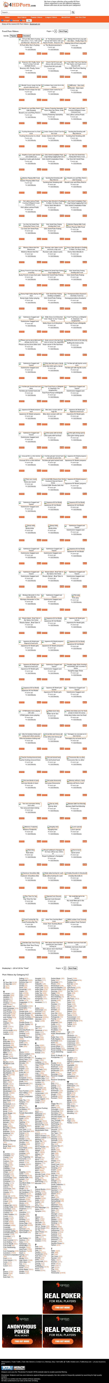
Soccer (53, 1172)
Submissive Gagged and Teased (30, 322)
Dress (21, 1028)
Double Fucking (25, 1017)
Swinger (54, 1241)
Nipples (38, 1198)
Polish (53, 1008)
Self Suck (54, 1128)
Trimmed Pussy (72, 1021)
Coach (5, 1202)
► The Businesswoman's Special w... (52, 46)
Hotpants (38, 984)
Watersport (71, 1086)
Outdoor (38, 1241)
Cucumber (7, 1236)
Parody (37, 1258)
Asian (5, 1027)
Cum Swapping (8, 1251)
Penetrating (39, 1267)
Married (38, 1117)
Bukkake (6, 1131)
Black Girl (6, 1089)
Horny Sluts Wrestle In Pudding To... (53, 206)
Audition (6, 1034)
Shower (54, 1142)
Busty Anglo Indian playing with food (29, 299)
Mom (37, 1171)
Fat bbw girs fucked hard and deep (29, 392)
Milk (36, 1156)
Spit (52, 1195)
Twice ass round (30, 482)
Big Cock (6, 1069)
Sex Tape (54, 1133)
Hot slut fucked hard (52, 760)
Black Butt (6, 1088)
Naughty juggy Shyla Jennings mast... (75, 672)
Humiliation (39, 995)
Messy (37, 1145)
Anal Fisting (7, 1012)
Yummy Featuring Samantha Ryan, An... (52, 116)
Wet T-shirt (71, 1097)
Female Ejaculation (26, 1113)
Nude (37, 1200)
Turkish (69, 1024)
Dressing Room (24, 1030)
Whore (69, 1102)
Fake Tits (22, 1100)
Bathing (6, 1049)
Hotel (37, 982)
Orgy (37, 1237)
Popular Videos (36, 17)
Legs (37, 1073)
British (5, 1126)
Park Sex (38, 1256)
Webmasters (5, 1362)
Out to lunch (75, 853)
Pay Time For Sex (29, 899)
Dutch (21, 1043)
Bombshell (7, 1104)
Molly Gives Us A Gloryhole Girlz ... (52, 324)
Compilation (7, 1211)
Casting (6, 1165)
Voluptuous (71, 1076)
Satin (53, 1106)
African (5, 1001)
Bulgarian (6, 1133)
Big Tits (6, 1075)
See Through (55, 1120)
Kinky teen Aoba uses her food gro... (75, 716)
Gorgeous (22, 1209)
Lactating (38, 1058)
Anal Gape (7, 1016)
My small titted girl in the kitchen (75, 902)
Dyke (21, 1046)
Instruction (39, 1015)
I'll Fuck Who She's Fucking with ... (29, 46)
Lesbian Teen (40, 1080)
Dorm (21, 1010)
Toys (68, 1013)
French (21, 1161)
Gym (20, 1227)
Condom (6, 1213)
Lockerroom (39, 1093)
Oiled (37, 1221)
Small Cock (55, 1164)
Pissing (53, 1000)
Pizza (53, 1002)
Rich (52, 1083)
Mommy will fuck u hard (75, 783)
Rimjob (53, 1087)
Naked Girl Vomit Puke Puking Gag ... (52, 276)
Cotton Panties (8, 1214)
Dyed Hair (22, 1044)
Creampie (6, 1225)
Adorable (6, 996)
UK (68, 1034)
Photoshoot (55, 986)
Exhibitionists (24, 1080)
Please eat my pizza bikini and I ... (30, 345)
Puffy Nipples (56, 1039)
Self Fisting (55, 1124)
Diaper (21, 991)
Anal (5, 1005)
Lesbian (38, 1075)
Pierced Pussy (56, 989)
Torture (69, 1011)
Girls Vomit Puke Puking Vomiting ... (52, 230)
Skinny (53, 1151)
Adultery (6, 997)
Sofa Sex (54, 1175)
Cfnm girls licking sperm (75, 436)
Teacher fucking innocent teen (30, 760)
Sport (53, 1197)
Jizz (36, 1036)
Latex (37, 1066)
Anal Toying (7, 1017)
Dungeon (22, 1041)
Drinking (22, 1034)
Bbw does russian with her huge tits (52, 415)
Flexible (22, 1142)
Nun (36, 1204)
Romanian (55, 1091)
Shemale (15, 21)
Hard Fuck (23, 1249)
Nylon (37, 1209)
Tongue (69, 1006)
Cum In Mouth (8, 1244)
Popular (13, 36)
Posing (53, 1019)
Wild (68, 1108)
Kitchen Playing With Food (29, 181)
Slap (52, 1155)
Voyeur (69, 1078)
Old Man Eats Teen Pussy (29, 945)
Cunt (5, 1258)
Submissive (55, 1230)
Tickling (70, 982)
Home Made (23, 1269)
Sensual (54, 1129)
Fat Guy (22, 1107)
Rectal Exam (55, 1065)
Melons (37, 1143)
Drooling (22, 1035)
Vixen (69, 1074)
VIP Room (70, 1071)
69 (4, 988)
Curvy (5, 1262)
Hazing (21, 1255)
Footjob (22, 1151)
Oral (36, 1233)
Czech (5, 1266)
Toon (69, 1008)
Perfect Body (55, 978)
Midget (37, 1150)
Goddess (22, 1205)
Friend (21, 1162)
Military (37, 1154)
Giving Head (23, 1196)
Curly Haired (7, 1260)
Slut (52, 1162)
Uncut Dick (71, 1039)
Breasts (6, 1122)
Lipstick (38, 1091)
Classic (6, 1187)
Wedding (70, 1091)
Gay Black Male (24, 1183)
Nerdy (37, 1196)
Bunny (5, 1135)
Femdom (22, 1117)
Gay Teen (22, 1185)
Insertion (38, 1014)
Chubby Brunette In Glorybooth (75, 877)
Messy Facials (40, 1147)
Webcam (70, 1089)
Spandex (54, 1186)
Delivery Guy (23, 982)
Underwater (71, 1041)
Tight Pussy (71, 988)
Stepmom (54, 1205)
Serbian (54, 1131)
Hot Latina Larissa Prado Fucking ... (75, 116)
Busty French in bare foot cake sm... (30, 276)
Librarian (38, 1084)
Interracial (38, 1017)
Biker (5, 1076)
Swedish (54, 1236)
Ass (4, 1028)
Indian (37, 1008)
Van (68, 1063)
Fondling (22, 1144)
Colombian (7, 1209)
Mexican (38, 1149)
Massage (38, 1121)
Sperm (53, 1194)
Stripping (54, 1221)
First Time (22, 1129)
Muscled (38, 1183)
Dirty (20, 997)
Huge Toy (38, 993)
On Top (37, 1230)
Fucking (22, 1164)
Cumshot (6, 1253)
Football (22, 1150)
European (22, 1078)
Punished (54, 1041)
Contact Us (40, 1362)
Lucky (37, 1102)
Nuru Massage (40, 1207)
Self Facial (55, 1122)
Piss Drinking (56, 997)
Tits (68, 997)
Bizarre (5, 1084)
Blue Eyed (7, 1100)
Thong (53, 1271)
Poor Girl (54, 1013)
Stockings (54, 1208)
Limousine (39, 1088)
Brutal (5, 1130)
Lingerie (38, 1090)
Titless (69, 995)
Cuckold (6, 1234)
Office (37, 1219)
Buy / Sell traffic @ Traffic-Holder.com (65, 1362)
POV (52, 1021)
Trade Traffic (16, 1362)
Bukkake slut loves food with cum (75, 948)
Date (20, 36)
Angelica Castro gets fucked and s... (30, 160)
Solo (52, 1179)
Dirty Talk (22, 999)
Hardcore (22, 1251)
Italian (37, 1021)
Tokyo (69, 1004)
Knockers (38, 1051)
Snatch (53, 1170)
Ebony (21, 1052)
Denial (21, 984)
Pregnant (54, 1022)
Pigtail (53, 993)
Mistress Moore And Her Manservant (29, 253)
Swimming (55, 1238)
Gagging (22, 1172)
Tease (53, 1264)
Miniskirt (38, 1158)
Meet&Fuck (66, 17)
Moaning (38, 1167)
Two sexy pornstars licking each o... (29, 809)
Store (53, 1210)
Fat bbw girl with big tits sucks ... (75, 369)
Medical (38, 1139)
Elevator (22, 1063)
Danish (5, 1273)
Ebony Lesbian (24, 1054)
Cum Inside (7, 1245)
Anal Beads (7, 1006)
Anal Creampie (8, 1008)
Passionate (39, 1261)
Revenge (54, 1074)
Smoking (54, 1168)
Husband (38, 1002)
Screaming (55, 1111)
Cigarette (6, 1185)
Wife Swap (71, 1106)
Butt (4, 1148)
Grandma (22, 1212)
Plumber (54, 1004)
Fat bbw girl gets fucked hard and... (52, 461)
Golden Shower (24, 1207)
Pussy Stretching (57, 1052)
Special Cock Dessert (52, 899)
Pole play (75, 598)
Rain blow (29, 853)
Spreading (55, 1199)
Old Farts (38, 1222)
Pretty (53, 1024)
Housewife (39, 986)
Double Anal (23, 1011)
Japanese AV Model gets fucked (75, 623)
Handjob (22, 1247)
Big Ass (6, 1062)
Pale (36, 1250)
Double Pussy (24, 1022)
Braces (5, 1117)
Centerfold (7, 1170)
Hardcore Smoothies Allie (30, 876)
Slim (52, 1159)
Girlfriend (22, 1194)
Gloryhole (22, 1201)
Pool (52, 1011)
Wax (68, 1088)
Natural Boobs (40, 1189)
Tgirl (52, 1267)
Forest (21, 1155)
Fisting (21, 1135)
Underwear (71, 1043)
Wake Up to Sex (52, 714)
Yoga (69, 1121)
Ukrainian (70, 1036)
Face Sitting (23, 1093)
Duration (26, 36)
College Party (8, 1207)
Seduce (54, 1118)
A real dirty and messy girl (52, 737)
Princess (54, 1026)
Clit (4, 1194)
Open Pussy (39, 1232)
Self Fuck (54, 1126)
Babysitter (6, 1042)
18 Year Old (7, 982)
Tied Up (70, 984)
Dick (20, 993)
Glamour (22, 1198)
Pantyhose (39, 1254)
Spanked (54, 1190)
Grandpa (22, 1214)
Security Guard (56, 1117)
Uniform (70, 1047)
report (21, 53)
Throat (69, 978)
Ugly (68, 1032)
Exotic (21, 1081)
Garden (22, 1179)
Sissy (53, 1148)
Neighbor (38, 1195)
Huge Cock (39, 988)
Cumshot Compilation (11, 1255)
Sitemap (48, 1362)
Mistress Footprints (30, 829)
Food (21, 1146)
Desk (21, 988)
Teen (53, 1265)
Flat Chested (23, 1140)
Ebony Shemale (25, 1058)
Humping (38, 997)
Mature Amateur (41, 1136)
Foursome (22, 1159)
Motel (37, 1178)
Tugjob (69, 1022)
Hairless (22, 1240)
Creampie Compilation (7, 1228)
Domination (23, 1006)
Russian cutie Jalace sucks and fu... (52, 253)
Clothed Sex (7, 1198)
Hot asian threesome (52, 783)
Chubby (6, 1183)
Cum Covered (8, 1240)
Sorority (54, 1183)
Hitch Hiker (23, 1262)
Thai (52, 1269)
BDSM (5, 1054)
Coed (5, 1203)
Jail (36, 1028)
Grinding (22, 1220)
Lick (36, 1086)
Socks (53, 1173)
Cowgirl (6, 1224)
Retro (53, 1072)
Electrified (22, 1061)
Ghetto (21, 1188)
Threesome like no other (75, 760)
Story (53, 1212)
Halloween (23, 1244)
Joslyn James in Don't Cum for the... (53, 137)
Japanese (38, 1030)
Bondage (6, 1106)
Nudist (37, 1202)
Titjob (69, 993)
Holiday (22, 1266)
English (22, 1069)
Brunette (6, 1128)
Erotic (21, 1070)
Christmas (7, 1181)
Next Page (63, 31)
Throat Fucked (72, 980)
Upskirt (69, 1052)
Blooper (6, 1095)
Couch (5, 1216)
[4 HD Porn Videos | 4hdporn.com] (21, 4)
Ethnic (21, 1076)
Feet (20, 1111)
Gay (23, 21)
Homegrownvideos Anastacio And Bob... (75, 299)
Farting (21, 1104)
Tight (69, 986)
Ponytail (54, 1010)
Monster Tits (39, 1176)
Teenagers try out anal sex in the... (75, 739)
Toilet (69, 1002)
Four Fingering (24, 1157)
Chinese (6, 1180)
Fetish (21, 1118)
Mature (37, 1134)
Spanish (54, 1188)
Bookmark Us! (35, 24)
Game (21, 1174)
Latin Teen (39, 1069)
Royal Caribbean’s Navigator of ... (52, 857)
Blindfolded (7, 1091)
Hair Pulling (23, 1238)
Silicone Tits (55, 1146)
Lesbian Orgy (40, 1079)
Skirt (52, 1153)
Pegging (38, 1265)
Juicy (37, 1039)
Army (5, 1025)
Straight (6, 21)
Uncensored (71, 1037)
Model (37, 1169)
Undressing (71, 1045)
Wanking (70, 1084)
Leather (38, 1071)
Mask (37, 1119)
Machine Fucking (41, 1108)
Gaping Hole (23, 1177)
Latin (37, 1068)
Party (37, 1259)
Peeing (37, 1263)
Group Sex (23, 1225)
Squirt (53, 1203)
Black (5, 1086)
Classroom (7, 1189)
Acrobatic (6, 994)
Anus (5, 1021)
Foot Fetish (23, 1148)
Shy (52, 1144)
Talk (52, 1253)
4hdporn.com (14, 1375)
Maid (37, 1112)
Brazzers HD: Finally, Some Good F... (30, 69)
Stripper (54, 1219)
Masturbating (40, 1128)
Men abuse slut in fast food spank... (52, 950)
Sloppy (53, 1161)
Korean (37, 1053)
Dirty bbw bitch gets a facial (52, 366)
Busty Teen (7, 1146)
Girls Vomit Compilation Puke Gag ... (52, 160)
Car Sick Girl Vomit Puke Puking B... (75, 160)
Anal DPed (7, 1010)
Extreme (22, 1085)
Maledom (38, 1115)
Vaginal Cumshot (73, 1062)
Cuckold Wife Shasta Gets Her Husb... (53, 486)
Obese (37, 1217)
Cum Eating (7, 1242)
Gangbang (23, 1176)
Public (53, 1032)
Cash (5, 1163)
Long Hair (38, 1097)
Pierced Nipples (57, 988)
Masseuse (39, 1123)
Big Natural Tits (8, 1071)
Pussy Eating (55, 1048)
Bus (4, 1137)
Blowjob (6, 1099)
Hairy (21, 1242)
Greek (21, 1218)
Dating (21, 978)
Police (53, 1006)
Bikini (5, 1078)
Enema (21, 1067)
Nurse (37, 1206)
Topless (70, 1010)
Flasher (22, 1139)
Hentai (21, 1258)
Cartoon (6, 1161)
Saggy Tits (55, 1104)
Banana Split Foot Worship (75, 806)
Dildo (21, 995)
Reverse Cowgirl (57, 1076)
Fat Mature (23, 1109)
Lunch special (75, 829)
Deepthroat (23, 980)
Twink (69, 1026)
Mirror (37, 1160)
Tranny (69, 1015)
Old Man (38, 1224)
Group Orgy (23, 1223)
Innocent (38, 1012)
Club (5, 1200)
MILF (37, 1152)
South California (57, 1184)
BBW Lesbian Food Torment (75, 922)
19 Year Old (7, 984)
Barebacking (7, 1047)
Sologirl (54, 1181)
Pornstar (54, 1015)
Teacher (54, 1262)
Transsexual (71, 1017)
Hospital (38, 978)
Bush (5, 1139)
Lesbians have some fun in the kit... (52, 91)
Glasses (22, 1199)
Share (53, 1135)
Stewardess (55, 1206)
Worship (70, 1111)
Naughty (38, 1193)
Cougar (6, 1218)
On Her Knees (40, 1228)
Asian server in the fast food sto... (53, 345)
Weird (69, 1093)
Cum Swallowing (9, 1247)
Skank (53, 1150)
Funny (21, 1166)
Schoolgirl (54, 1109)
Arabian (6, 1023)
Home (7, 17)
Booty (5, 1111)
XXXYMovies (32, 49)
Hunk (37, 1000)
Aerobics (6, 999)
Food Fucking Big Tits (29, 922)
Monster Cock (40, 1174)
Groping (22, 1221)
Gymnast (22, 1229)
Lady (37, 1060)
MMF (37, 1165)
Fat (20, 1106)
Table (53, 1251)
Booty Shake (7, 1113)
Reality (53, 1063)
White (69, 1100)
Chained (6, 1174)
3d (4, 986)
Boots (5, 1110)
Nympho (38, 1211)
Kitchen (38, 1049)
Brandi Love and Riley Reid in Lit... (30, 114)
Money (37, 1172)
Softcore (54, 1177)
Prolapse (54, 1028)
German (22, 1187)
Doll (20, 1004)
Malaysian (39, 1114)
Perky (53, 980)
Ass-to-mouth (8, 1030)
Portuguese (55, 1017)
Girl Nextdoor (24, 1192)
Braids (5, 1119)
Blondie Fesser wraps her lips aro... (29, 91)
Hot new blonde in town (29, 783)
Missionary (39, 1161)
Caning (6, 1157)
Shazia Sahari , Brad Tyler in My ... (52, 577)
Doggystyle (23, 1002)
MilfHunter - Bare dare (75, 88)
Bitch (5, 1082)
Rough (53, 1094)
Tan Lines (54, 1256)
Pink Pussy (55, 995)
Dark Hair (6, 1277)
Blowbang (7, 1097)
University (70, 1048)
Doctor (21, 1000)
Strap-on (54, 1216)
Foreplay (22, 1153)
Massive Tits (39, 1125)
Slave (53, 1157)
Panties (38, 1252)
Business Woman (9, 1141)
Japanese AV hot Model (52, 505)
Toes (68, 1000)
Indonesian (39, 1010)
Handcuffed (23, 1245)
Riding (53, 1085)
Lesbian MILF (40, 1077)
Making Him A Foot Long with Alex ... (75, 44)
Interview (38, 1019)
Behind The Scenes (10, 1058)
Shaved (54, 1137)
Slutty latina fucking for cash (53, 876)
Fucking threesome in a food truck (30, 137)
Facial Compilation (26, 1096)
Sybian (53, 1245)
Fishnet (21, 1133)
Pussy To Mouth (56, 1055)
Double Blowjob (25, 1013)
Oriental (38, 1239)
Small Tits (54, 1166)
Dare (5, 1275)
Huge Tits (38, 991)
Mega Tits (38, 1141)
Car (4, 1159)
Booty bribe (30, 528)
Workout (70, 1110)
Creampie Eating (9, 1231)
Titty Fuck (70, 999)
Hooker (21, 1271)
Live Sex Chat (80, 17)
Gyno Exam (23, 1232)
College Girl (7, 1205)
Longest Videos (51, 17)
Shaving (54, 1139)
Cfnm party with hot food (52, 436)
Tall (52, 1254)
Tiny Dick (70, 989)
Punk (53, 1043)
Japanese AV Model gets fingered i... (75, 415)
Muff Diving (39, 1182)
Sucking (54, 1232)
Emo (20, 1065)
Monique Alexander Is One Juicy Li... (29, 600)
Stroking (54, 1223)
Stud (52, 1225)
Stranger (54, 1214)
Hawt (21, 1253)
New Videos (22, 17)
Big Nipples (7, 1073)
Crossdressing (8, 1233)
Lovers (37, 1101)
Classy (5, 1191)
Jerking (37, 1034)
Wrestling (70, 1113)
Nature (37, 1191)
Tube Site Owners (28, 1362)
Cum (5, 1238)
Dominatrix (23, 1008)
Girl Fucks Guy (24, 1190)
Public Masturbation (58, 1034)
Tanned (53, 1258)
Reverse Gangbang (58, 1080)
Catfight (6, 1167)
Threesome (55, 1273)
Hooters (22, 1273)
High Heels (23, 1260)
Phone (53, 984)
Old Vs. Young (40, 1226)
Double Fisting (24, 1015)
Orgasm (38, 1235)
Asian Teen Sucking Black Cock (52, 925)
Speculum (54, 1192)
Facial (21, 1095)
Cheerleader (7, 1178)
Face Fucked (23, 1091)
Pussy (53, 1044)
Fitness (21, 1137)
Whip (69, 1099)
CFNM (5, 1172)
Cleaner (6, 1192)
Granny (21, 1216)
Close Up (6, 1196)
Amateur (6, 1003)
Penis (37, 1269)
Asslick (5, 1032)
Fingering (22, 1126)
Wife (68, 1104)
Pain (36, 1247)
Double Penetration (26, 1019)
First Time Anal (24, 1131)
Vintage (70, 1069)
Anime (5, 1019)
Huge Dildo (39, 989)
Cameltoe (6, 1154)
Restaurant (55, 1070)
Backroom (7, 1043)
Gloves (21, 1203)
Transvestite (71, 1019)
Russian (54, 1098)
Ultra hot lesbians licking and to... (29, 739)
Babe (5, 1040)
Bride (5, 1124)
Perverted (54, 982)
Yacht (69, 1119)
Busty (5, 1144)
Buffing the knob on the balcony (75, 344)
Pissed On (54, 999)
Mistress (38, 1163)
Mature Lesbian (40, 1138)
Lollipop (38, 1095)
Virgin (69, 1073)
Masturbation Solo (41, 1130)
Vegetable (70, 1065)
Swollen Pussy (56, 1243)
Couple (6, 1222)
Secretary (54, 1113)
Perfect (37, 1271)
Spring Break (55, 1201)
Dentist (21, 986)
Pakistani (38, 1248)
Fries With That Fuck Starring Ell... (75, 69)
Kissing (37, 1047)
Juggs (37, 1038)
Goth (21, 1210)
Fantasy (22, 1102)
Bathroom (6, 1051)
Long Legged (40, 1099)
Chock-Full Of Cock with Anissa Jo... (52, 67)
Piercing (54, 991)
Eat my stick (52, 806)
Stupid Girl (55, 1229)
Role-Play (54, 1089)
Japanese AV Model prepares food (29, 415)
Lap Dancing (39, 1064)
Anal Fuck (6, 1014)
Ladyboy (38, 1062)
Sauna (53, 1107)
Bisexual (6, 1080)
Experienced (23, 1083)
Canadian (6, 1156)
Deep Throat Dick (25, 1037)
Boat (5, 1102)
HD (20, 1257)
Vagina (69, 1060)
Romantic (54, 1092)
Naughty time (52, 829)
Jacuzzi (38, 1027)
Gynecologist (24, 1231)
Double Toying (24, 1024)
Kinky (37, 1045)
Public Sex (55, 1037)
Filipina (21, 1124)
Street (53, 1218)
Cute (5, 1264)
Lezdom (38, 1082)
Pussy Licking (56, 1050)
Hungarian (39, 999)
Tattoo (53, 1260)
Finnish (21, 1128)
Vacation (70, 1058)
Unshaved (70, 1050)
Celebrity (6, 1168)
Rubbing (54, 1096)
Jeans (37, 1032)
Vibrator (70, 1067)
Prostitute (54, 1030)
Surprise (54, 1234)
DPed (21, 1026)
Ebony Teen (23, 1059)
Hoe (20, 1264)
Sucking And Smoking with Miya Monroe (75, 137)
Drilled (21, 1032)
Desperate (23, 989)
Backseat (6, 1045)
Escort (21, 1074)
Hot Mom (38, 980)
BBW (5, 1053)
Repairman (55, 1069)
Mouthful (38, 1180)
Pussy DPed (55, 1046)
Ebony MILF (23, 1056)
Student (54, 1227)
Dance (5, 1272)
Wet (68, 1095)
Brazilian (6, 1120)
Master (37, 1127)
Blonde (5, 1093)
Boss (5, 1115)
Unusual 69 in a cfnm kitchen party (29, 461)
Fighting (22, 1122)
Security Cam (56, 1115)
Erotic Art (22, 1072)
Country (6, 1220)
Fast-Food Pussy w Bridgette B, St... (75, 324)
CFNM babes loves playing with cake (29, 716)
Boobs (5, 1108)
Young (69, 1123)
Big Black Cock (8, 1064)
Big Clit (5, 1067)
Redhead (54, 1067)
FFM (20, 1120)
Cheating (6, 1176)
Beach (5, 1056)
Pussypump (55, 1057)
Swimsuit (54, 1240)
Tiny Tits (70, 991)
